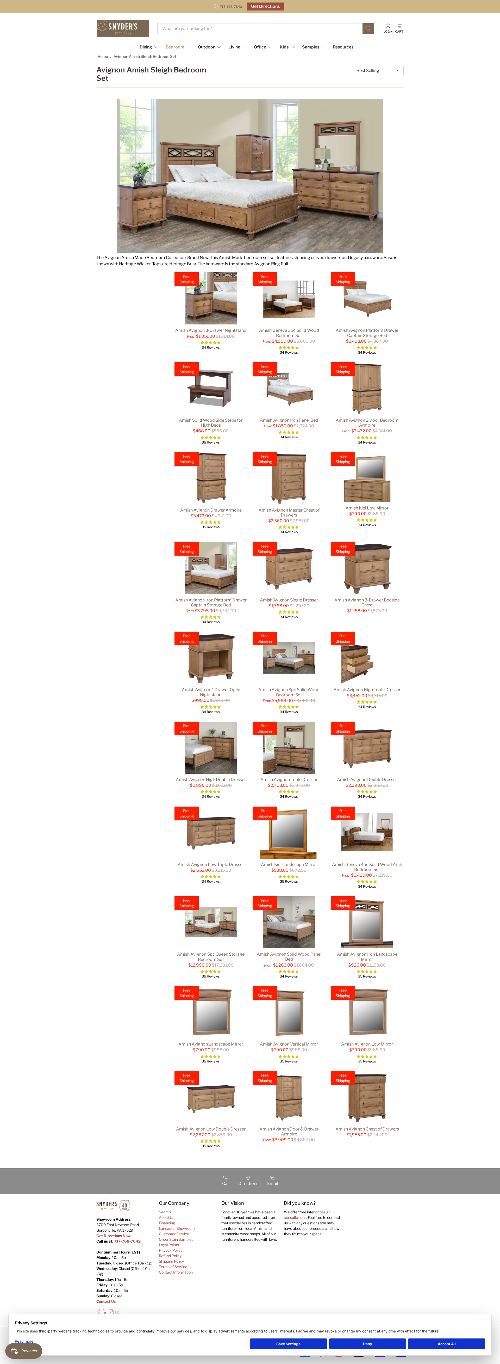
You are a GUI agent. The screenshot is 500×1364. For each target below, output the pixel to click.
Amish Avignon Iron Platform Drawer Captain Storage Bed (211, 602)
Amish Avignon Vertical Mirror (289, 1044)
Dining (146, 47)
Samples (310, 47)
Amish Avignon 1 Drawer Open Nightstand (211, 692)
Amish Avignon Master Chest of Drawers (289, 513)
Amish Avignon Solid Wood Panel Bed (289, 957)
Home (103, 56)
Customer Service (174, 1234)
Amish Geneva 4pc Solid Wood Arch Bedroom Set (367, 867)
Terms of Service (173, 1266)
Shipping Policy (171, 1261)
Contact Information (176, 1272)
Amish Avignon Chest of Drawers (367, 1129)
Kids (284, 47)
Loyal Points (169, 1245)
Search (165, 1212)
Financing (167, 1223)
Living (234, 47)
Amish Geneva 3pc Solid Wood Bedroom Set (289, 333)
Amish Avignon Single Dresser (289, 600)
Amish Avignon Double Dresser (367, 779)
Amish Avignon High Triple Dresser (367, 689)
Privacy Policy (170, 1250)
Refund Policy (170, 1256)
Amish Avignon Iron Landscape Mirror (367, 957)
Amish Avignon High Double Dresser (211, 779)
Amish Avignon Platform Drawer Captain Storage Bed (367, 333)
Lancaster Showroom (177, 1228)
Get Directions (265, 6)
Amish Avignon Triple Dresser (288, 779)
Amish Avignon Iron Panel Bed (289, 420)
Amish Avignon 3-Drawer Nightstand (210, 330)
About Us (166, 1217)
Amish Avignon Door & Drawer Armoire (288, 1131)
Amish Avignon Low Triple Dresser (211, 864)
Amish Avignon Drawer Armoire (211, 510)
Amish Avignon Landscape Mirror (210, 1044)
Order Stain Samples (176, 1239)
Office (260, 47)
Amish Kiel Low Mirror (367, 508)
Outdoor (206, 47)
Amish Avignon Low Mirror (367, 1044)
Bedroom (175, 47)
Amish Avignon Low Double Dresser (211, 1129)
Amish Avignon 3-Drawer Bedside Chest (367, 602)
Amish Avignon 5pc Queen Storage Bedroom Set (211, 957)
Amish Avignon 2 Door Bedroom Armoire (367, 423)
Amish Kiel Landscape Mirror (289, 864)
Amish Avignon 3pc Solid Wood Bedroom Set (289, 692)
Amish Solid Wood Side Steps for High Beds (211, 423)
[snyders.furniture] (123, 28)
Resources (343, 47)
